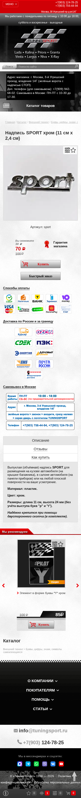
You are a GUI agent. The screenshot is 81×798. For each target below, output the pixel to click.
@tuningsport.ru (43, 730)
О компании (40, 681)
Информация (6, 793)
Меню (9, 4)
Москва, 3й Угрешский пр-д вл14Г (58, 11)
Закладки (29, 793)
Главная (10, 122)
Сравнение (55, 793)
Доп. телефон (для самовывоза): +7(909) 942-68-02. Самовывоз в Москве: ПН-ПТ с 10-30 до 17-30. (39, 93)
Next (77, 586)
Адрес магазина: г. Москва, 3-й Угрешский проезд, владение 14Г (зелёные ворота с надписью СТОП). (35, 81)
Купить (43, 264)
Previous (3, 586)
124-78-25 (66, 2)
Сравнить (67, 150)
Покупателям (40, 690)
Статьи (40, 709)
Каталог (22, 122)
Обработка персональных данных (57, 782)
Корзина (68, 793)
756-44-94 (66, 5)
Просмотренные (42, 793)
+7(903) (43, 742)
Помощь (41, 699)
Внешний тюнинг (39, 122)
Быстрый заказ (40, 276)
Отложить (73, 150)
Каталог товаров (40, 106)
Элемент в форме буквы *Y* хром (42, 593)
